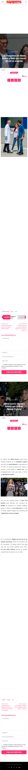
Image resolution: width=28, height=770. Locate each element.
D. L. (4, 70)
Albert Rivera (5, 311)
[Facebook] (8, 80)
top (16, 311)
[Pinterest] (15, 80)
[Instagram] (11, 768)
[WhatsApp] (19, 80)
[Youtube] (19, 768)
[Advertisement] (14, 19)
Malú (12, 311)
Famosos (14, 72)
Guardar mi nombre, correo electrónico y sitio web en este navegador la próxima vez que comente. (13, 366)
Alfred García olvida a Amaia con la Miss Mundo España (6, 327)
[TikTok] (14, 768)
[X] (12, 80)
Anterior (7, 317)
